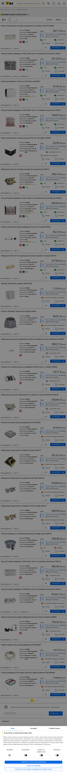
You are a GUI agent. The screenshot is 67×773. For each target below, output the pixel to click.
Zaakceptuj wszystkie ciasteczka (33, 762)
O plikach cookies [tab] (54, 728)
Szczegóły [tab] (33, 728)
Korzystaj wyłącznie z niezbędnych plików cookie (33, 769)
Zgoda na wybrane (33, 766)
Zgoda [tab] (13, 728)
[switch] (25, 755)
